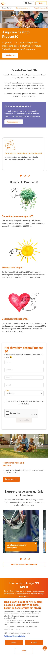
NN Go (41, 3)
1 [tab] (21, 176)
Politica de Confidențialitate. (14, 636)
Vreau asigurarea (13, 122)
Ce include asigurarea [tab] (23, 8)
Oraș (7, 390)
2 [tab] (25, 176)
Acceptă (34, 642)
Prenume (9, 370)
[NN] (4, 3)
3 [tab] (29, 176)
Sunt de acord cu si (26, 403)
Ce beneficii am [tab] (7, 8)
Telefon (8, 377)
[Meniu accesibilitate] (45, 648)
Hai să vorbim (10, 55)
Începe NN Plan (11, 479)
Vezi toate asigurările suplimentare (24, 564)
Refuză (14, 642)
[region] (24, 627)
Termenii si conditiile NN (27, 401)
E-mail (8, 385)
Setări (24, 650)
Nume (8, 362)
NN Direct (28, 3)
